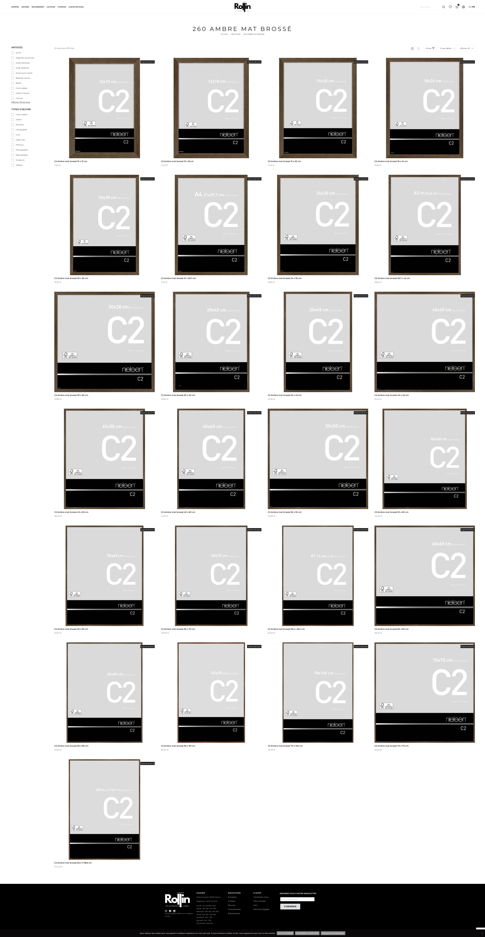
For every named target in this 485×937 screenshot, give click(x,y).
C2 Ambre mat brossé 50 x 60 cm (391, 512)
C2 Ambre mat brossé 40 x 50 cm (71, 512)
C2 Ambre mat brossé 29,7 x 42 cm (392, 278)
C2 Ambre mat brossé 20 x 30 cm (71, 278)
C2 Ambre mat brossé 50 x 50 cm (285, 512)
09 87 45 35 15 (211, 901)
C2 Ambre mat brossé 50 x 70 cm (178, 629)
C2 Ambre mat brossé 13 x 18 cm (177, 161)
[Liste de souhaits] (108, 114)
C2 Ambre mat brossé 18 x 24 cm (391, 161)
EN (470, 7)
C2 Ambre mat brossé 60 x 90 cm (178, 746)
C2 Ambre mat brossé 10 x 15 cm (70, 161)
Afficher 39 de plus (20, 102)
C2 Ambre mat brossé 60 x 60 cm (391, 629)
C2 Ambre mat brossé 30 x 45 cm (285, 395)
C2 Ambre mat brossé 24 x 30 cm (285, 278)
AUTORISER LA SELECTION (307, 933)
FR (473, 7)
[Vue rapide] (101, 114)
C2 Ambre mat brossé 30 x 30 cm (71, 395)
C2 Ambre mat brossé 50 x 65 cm (71, 629)
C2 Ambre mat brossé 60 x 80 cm (71, 746)
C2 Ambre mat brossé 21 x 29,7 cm (178, 278)
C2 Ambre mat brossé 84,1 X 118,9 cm (73, 863)
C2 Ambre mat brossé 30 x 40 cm (178, 395)
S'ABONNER (290, 906)
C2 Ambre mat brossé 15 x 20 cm (284, 161)
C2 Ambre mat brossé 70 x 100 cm (285, 746)
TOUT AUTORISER (285, 933)
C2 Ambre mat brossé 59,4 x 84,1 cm (286, 629)
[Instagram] (166, 911)
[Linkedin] (174, 911)
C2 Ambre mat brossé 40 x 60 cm (178, 512)
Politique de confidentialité (333, 933)
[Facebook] (170, 911)
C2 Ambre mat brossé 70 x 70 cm (391, 746)
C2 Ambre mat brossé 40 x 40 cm (391, 395)
